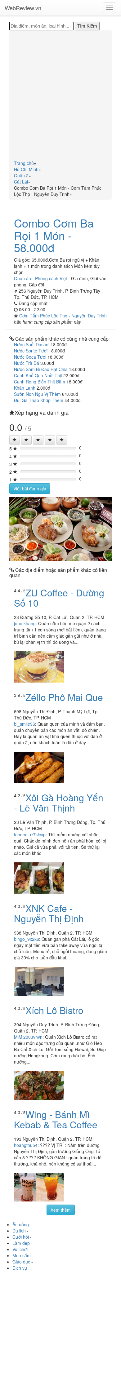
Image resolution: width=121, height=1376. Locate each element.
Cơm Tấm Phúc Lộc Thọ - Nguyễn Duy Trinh (63, 315)
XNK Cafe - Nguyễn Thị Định (49, 913)
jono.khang (25, 623)
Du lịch (19, 1231)
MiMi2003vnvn (28, 1037)
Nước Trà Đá (26, 363)
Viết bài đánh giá (29, 488)
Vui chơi (20, 1249)
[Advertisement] (60, 96)
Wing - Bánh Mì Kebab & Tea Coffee (55, 1119)
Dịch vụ (19, 1268)
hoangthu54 (26, 1145)
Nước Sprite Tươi (30, 350)
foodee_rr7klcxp (30, 834)
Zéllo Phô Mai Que (64, 697)
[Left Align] (14, 440)
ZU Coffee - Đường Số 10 (59, 597)
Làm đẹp (21, 1243)
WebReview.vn (23, 8)
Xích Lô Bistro (54, 1010)
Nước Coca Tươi (30, 357)
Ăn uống (20, 1224)
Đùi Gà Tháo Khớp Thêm (38, 400)
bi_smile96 (24, 724)
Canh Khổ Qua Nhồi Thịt (38, 375)
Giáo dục (21, 1262)
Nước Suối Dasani (31, 344)
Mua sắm (21, 1255)
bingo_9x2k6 (26, 939)
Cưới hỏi (20, 1237)
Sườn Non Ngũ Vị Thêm (37, 394)
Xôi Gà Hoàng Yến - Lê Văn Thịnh (58, 802)
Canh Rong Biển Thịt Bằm (39, 381)
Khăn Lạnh (24, 388)
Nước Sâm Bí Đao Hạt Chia (41, 369)
